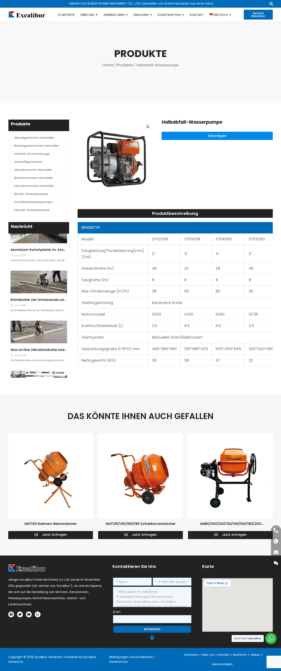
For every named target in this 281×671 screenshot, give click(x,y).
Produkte (125, 65)
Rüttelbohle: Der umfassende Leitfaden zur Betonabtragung (60, 294)
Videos (255, 655)
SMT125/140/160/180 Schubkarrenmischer (141, 523)
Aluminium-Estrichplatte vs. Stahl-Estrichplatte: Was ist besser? (63, 244)
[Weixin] (276, 563)
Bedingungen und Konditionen (131, 657)
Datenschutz (118, 662)
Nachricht (240, 655)
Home (107, 65)
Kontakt (223, 655)
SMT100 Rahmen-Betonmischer (50, 523)
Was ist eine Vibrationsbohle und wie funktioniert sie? (54, 344)
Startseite (191, 655)
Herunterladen (222, 664)
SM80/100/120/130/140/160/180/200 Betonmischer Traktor (230, 526)
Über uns (208, 655)
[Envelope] (276, 552)
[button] (148, 126)
